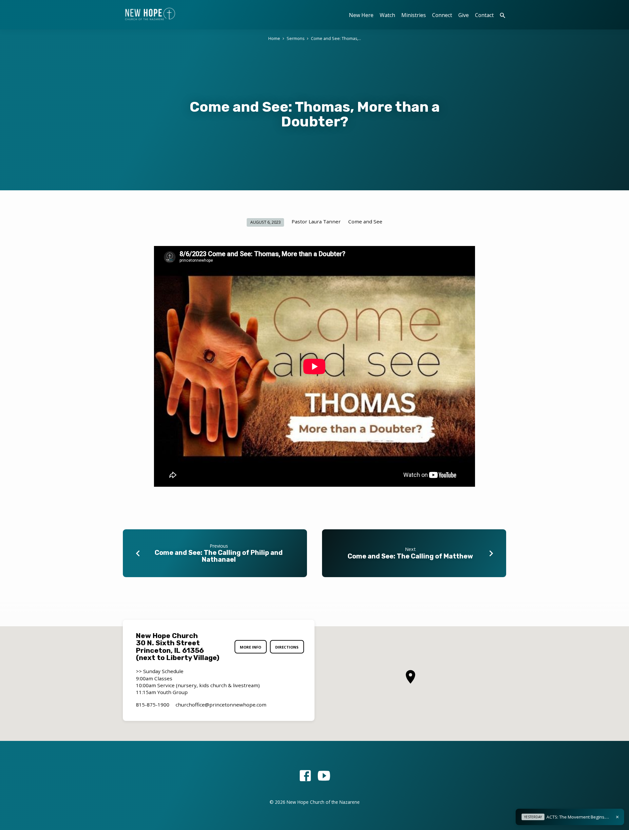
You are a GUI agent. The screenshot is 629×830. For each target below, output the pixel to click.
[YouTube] (323, 775)
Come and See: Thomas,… (336, 38)
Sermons (295, 38)
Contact (484, 15)
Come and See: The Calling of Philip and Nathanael (219, 556)
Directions (286, 647)
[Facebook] (305, 775)
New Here (361, 15)
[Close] (617, 817)
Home (274, 38)
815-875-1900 (152, 704)
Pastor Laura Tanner (316, 221)
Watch (387, 15)
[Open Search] (502, 15)
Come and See (365, 221)
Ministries (413, 15)
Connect (442, 15)
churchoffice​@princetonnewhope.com (221, 704)
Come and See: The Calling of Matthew (410, 556)
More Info (250, 647)
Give (463, 15)
